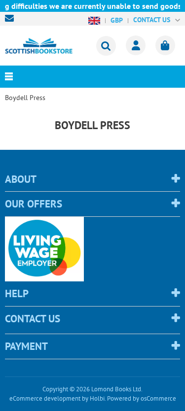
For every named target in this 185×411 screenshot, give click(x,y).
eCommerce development (44, 398)
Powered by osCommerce (141, 398)
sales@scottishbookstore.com (12, 18)
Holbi (97, 398)
